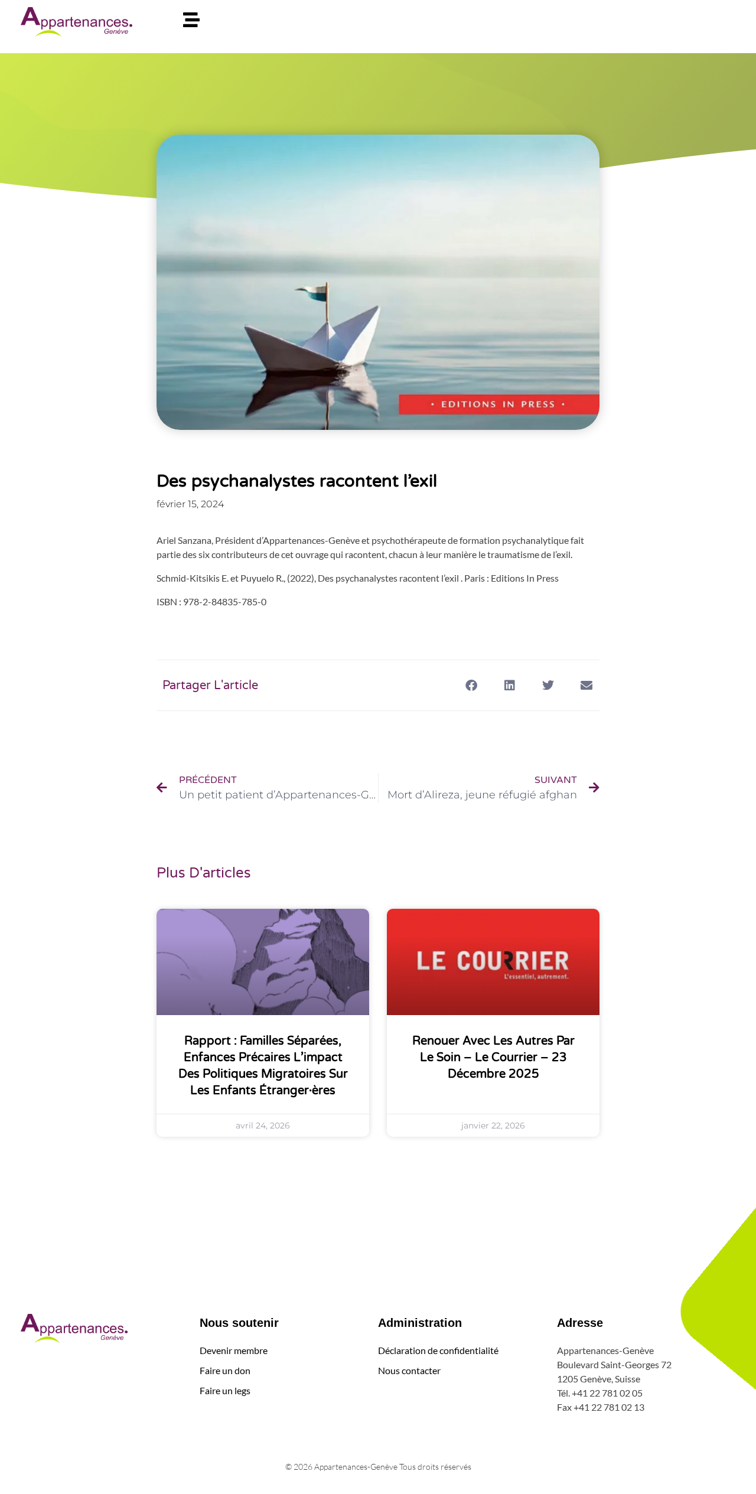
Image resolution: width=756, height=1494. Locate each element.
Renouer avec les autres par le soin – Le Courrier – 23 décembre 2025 (493, 1057)
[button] (471, 685)
